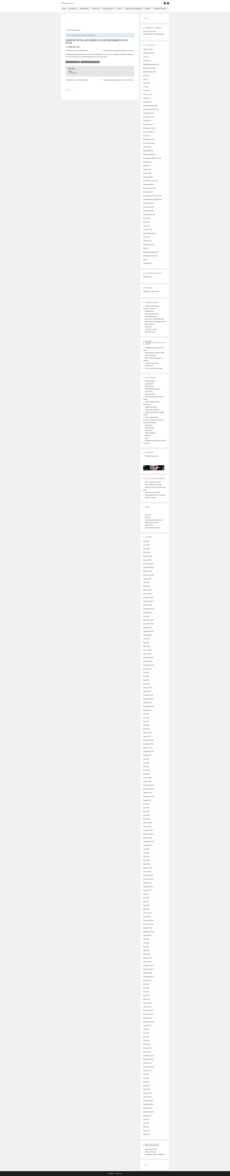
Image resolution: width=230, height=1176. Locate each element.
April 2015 (146, 995)
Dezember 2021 (148, 695)
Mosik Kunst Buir (150, 497)
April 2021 (146, 725)
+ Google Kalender (72, 62)
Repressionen (147, 188)
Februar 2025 (147, 590)
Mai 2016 (146, 946)
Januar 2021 (147, 736)
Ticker (145, 237)
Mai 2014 (146, 1037)
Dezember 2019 (148, 785)
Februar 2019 (147, 823)
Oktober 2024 (147, 605)
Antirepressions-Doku (152, 314)
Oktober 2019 (147, 793)
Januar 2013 (147, 1097)
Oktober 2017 (147, 883)
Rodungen (146, 192)
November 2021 (148, 699)
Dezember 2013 (148, 1055)
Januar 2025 (147, 594)
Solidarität (146, 211)
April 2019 (146, 815)
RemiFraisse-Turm (149, 180)
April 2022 (146, 680)
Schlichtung (147, 203)
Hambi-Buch (147, 117)
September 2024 (148, 609)
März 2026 (146, 552)
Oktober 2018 (147, 838)
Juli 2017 (146, 894)
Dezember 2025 (148, 563)
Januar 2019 (147, 826)
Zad (144, 259)
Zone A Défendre (150, 355)
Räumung (146, 177)
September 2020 (148, 751)
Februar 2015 (147, 1003)
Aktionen (146, 49)
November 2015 (148, 969)
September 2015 (148, 976)
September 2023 (148, 631)
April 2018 (146, 860)
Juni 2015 (146, 988)
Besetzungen (147, 68)
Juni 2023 (146, 639)
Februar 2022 (147, 687)
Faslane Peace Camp (152, 363)
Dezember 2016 (148, 920)
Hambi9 (145, 120)
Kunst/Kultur (147, 139)
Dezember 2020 (148, 740)
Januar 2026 (147, 560)
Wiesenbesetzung (149, 256)
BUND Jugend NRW (151, 522)
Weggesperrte (149, 311)
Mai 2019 (146, 811)
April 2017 (146, 905)
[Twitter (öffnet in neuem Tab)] (165, 3)
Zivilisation (146, 263)
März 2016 (146, 954)
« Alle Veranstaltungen (73, 30)
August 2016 (147, 935)
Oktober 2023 (147, 627)
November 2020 (148, 744)
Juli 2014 (146, 1029)
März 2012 (146, 1134)
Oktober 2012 (147, 1108)
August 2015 (147, 980)
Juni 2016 (146, 943)
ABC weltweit (149, 324)
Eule (144, 79)
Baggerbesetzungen (149, 64)
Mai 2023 (146, 642)
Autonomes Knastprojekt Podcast (155, 321)
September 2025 (148, 575)
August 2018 (147, 845)
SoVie (147, 438)
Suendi (145, 218)
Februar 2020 (147, 778)
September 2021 (148, 706)
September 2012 (148, 1112)
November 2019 (148, 789)
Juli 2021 (146, 714)
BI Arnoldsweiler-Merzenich (154, 520)
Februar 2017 (147, 913)
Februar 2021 (147, 732)
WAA (144, 248)
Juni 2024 (146, 616)
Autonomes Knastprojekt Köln (154, 319)
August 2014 (147, 1025)
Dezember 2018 (148, 830)
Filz (144, 87)
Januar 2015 (147, 1007)
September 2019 (148, 796)
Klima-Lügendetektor (151, 417)
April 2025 (146, 586)
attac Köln (148, 515)
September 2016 (148, 931)
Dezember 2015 (148, 965)
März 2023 (146, 646)
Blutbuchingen (147, 72)
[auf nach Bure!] (151, 456)
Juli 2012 (146, 1119)
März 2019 (146, 819)
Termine (145, 229)
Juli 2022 (146, 672)
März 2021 (146, 729)
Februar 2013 (147, 1093)
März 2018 (146, 864)
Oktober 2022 (147, 661)
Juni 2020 (146, 763)
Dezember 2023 (148, 620)
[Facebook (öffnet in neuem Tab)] (168, 3)
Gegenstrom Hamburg (152, 409)
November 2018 (148, 834)
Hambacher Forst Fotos (152, 492)
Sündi (145, 222)
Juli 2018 (146, 849)
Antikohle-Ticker (150, 381)
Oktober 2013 (147, 1063)
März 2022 (146, 684)
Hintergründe (147, 128)
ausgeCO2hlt (149, 384)
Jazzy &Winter (147, 132)
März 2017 (146, 909)
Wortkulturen (149, 440)
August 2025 (147, 579)
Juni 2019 (146, 808)
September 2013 (148, 1067)
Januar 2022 (147, 691)
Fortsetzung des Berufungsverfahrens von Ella (118, 50)
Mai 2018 (146, 856)
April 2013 (146, 1085)
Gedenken (146, 102)
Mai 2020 (146, 766)
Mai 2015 (146, 991)
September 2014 (148, 1022)
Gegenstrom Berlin (151, 407)
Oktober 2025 (147, 571)
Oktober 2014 (147, 1018)
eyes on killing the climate (153, 484)
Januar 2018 (147, 871)
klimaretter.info (149, 427)
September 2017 (148, 886)
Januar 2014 (147, 1052)
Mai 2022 (146, 676)
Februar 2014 (147, 1048)
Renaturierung (147, 184)
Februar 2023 (147, 650)
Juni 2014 (146, 1033)
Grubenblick (147, 113)
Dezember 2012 (148, 1100)
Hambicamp (147, 124)
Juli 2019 (146, 804)
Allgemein (146, 53)
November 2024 (148, 601)
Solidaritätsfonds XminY (152, 528)
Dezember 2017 (148, 875)
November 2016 (148, 924)
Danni (145, 75)
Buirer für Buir (149, 386)
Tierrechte (146, 241)
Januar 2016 (147, 961)
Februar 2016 (147, 958)
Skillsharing (147, 207)
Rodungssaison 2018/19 (151, 199)
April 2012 (146, 1130)
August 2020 (147, 755)
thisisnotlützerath (148, 233)
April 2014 (146, 1040)
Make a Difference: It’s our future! (155, 495)
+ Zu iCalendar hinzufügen (90, 62)
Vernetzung (146, 244)
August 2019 (147, 800)
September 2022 (148, 665)
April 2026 (146, 548)
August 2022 (147, 669)
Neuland (146, 162)
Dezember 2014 (148, 1010)
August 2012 (147, 1115)
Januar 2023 (147, 654)
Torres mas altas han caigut (153, 368)
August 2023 (147, 635)
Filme (145, 83)
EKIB (146, 402)
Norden (145, 165)
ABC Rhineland (150, 332)
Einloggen (111, 1173)
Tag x (145, 226)
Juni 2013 (146, 1078)
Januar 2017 (147, 916)
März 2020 (146, 774)
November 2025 (148, 567)
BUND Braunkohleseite (152, 389)
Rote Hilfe (148, 327)
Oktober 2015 (147, 973)
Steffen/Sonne (147, 214)
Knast (145, 135)
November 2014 (148, 1014)
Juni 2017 (146, 898)
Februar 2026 (147, 556)
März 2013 (146, 1089)
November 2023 (148, 624)
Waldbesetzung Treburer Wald (154, 353)
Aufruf (145, 57)
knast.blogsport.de (151, 316)
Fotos (145, 90)
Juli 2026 (146, 541)
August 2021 (147, 710)
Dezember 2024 (148, 597)
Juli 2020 (146, 759)
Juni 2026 (146, 545)
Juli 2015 (146, 984)
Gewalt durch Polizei (149, 109)
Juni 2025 (146, 582)
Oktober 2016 (147, 928)
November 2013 (148, 1059)
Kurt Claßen (147, 143)
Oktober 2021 (147, 702)
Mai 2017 (146, 901)
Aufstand (146, 60)
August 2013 (147, 1070)
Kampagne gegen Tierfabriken (154, 1154)
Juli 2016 (146, 939)
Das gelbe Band (150, 394)
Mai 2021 (146, 721)
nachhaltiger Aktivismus (150, 158)
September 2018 (148, 841)
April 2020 (146, 770)
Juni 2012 (146, 1123)
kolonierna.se (149, 365)
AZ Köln (147, 517)
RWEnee (148, 435)
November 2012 (148, 1104)
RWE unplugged (150, 433)
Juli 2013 (146, 1074)
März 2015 (146, 999)
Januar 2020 (147, 781)
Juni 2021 (146, 717)
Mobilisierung (147, 154)
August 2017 (147, 890)
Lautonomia (149, 430)
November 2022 (148, 657)
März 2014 (146, 1044)
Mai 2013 (146, 1082)
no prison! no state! (151, 329)
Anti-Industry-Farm (151, 1149)
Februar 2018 (147, 868)
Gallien (145, 98)
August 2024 (147, 612)
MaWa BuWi (147, 150)
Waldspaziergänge (149, 252)
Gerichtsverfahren (149, 105)
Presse (145, 173)
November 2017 (148, 879)
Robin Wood (149, 525)
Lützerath (146, 147)
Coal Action (148, 391)
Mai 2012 (146, 1127)
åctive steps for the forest (153, 482)
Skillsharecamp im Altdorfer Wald (77, 50)
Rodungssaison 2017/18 (151, 196)
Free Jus (146, 94)
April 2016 (146, 950)
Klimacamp (148, 425)
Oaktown (146, 169)
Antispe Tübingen (150, 1152)
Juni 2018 (146, 853)
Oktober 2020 (147, 748)
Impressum (119, 1173)
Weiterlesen (69, 90)
